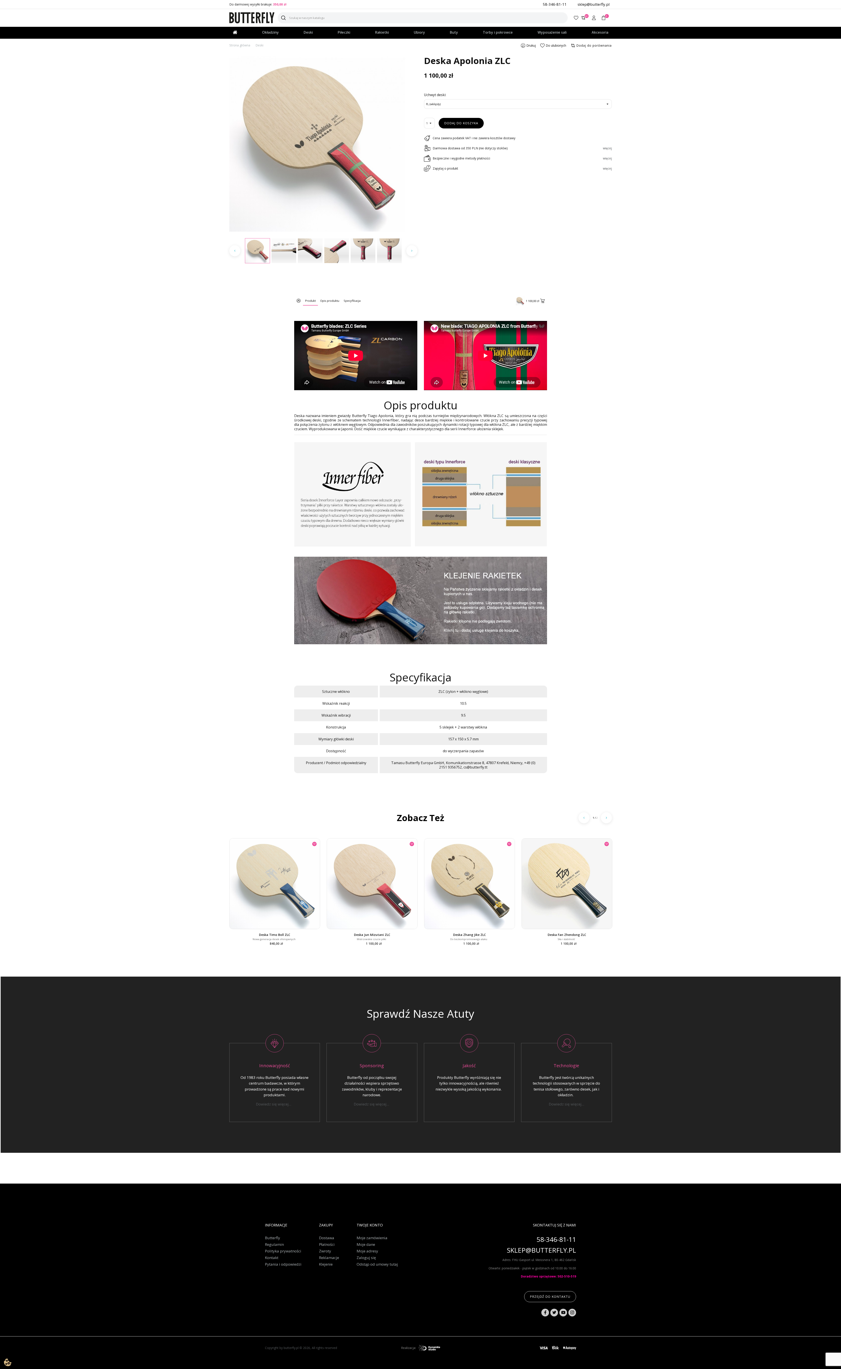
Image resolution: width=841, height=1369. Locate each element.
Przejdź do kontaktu (550, 1296)
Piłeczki (344, 32)
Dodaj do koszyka (461, 123)
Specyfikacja (352, 301)
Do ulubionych (556, 45)
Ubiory (419, 32)
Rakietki (382, 32)
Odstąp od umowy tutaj (377, 1264)
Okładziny (270, 32)
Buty (454, 32)
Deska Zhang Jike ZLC (469, 935)
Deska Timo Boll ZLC (274, 935)
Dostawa (326, 1238)
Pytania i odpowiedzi (283, 1264)
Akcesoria (600, 32)
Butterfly (272, 1238)
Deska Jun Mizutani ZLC (372, 935)
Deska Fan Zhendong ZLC (567, 935)
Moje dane (366, 1244)
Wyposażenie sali (552, 32)
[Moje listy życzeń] (576, 18)
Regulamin (274, 1244)
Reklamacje (329, 1258)
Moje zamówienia (372, 1238)
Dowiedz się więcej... (274, 1104)
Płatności (327, 1244)
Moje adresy (367, 1251)
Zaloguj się (366, 1258)
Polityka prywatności (283, 1251)
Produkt (310, 301)
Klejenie (326, 1264)
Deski (308, 32)
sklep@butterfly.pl (594, 4)
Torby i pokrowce (498, 32)
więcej (607, 148)
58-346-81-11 (555, 4)
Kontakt (271, 1258)
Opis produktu (329, 301)
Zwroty (325, 1251)
